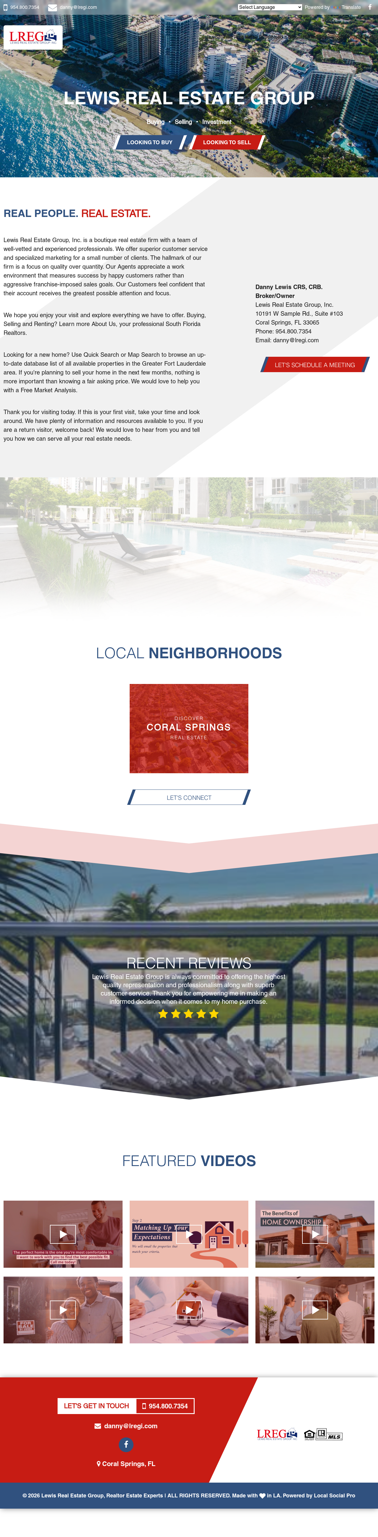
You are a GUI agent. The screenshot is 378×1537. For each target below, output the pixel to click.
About (350, 37)
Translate (351, 7)
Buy (211, 37)
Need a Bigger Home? (294, 37)
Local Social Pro (334, 1495)
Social (325, 37)
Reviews (365, 37)
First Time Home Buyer (247, 37)
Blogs (338, 37)
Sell (219, 37)
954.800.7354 (24, 7)
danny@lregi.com (78, 7)
